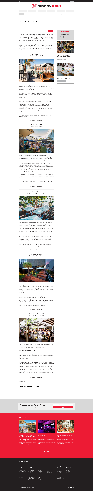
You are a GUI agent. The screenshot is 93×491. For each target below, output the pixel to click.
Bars (23, 11)
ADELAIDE (37, 1)
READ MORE (61, 59)
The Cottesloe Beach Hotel (36, 314)
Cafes (51, 11)
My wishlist (66, 1)
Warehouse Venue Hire (60, 478)
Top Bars (39, 478)
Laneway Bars (61, 14)
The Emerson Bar (36, 54)
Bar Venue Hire (59, 470)
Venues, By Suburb (31, 483)
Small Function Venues (32, 477)
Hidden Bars (40, 472)
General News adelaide (65, 34)
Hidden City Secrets (69, 466)
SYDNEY (27, 1)
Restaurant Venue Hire (60, 477)
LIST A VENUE (72, 1)
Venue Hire (54, 14)
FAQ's (62, 1)
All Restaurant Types (22, 477)
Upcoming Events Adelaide (65, 36)
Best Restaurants (29, 14)
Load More (46, 451)
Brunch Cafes (49, 471)
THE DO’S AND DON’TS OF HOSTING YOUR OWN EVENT (31, 389)
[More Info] (33, 120)
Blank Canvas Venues (60, 471)
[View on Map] (39, 120)
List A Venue (68, 472)
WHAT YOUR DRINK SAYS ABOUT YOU (28, 391)
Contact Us (68, 471)
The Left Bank (36, 192)
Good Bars (39, 476)
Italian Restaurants (22, 472)
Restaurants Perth (22, 470)
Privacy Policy (68, 478)
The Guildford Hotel (36, 125)
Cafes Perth (50, 466)
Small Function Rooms (31, 476)
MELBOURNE (23, 1)
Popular (21, 14)
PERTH (41, 1)
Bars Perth (40, 466)
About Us (67, 470)
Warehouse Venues (70, 14)
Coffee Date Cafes (50, 472)
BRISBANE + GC (32, 1)
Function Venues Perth (31, 466)
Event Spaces (60, 11)
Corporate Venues (31, 478)
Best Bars (39, 477)
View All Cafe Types (50, 476)
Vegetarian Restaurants (22, 471)
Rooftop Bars (46, 14)
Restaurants (32, 11)
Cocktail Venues (30, 479)
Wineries (70, 11)
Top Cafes (48, 470)
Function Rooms (38, 14)
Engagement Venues (60, 472)
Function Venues (41, 11)
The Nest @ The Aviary (36, 254)
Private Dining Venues (60, 476)
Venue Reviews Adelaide (65, 37)
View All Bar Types (40, 479)
